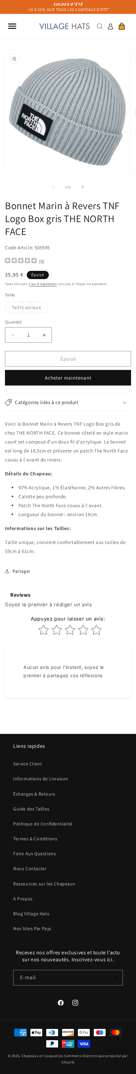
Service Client (27, 764)
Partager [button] (22, 571)
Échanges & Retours (34, 794)
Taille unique (30, 308)
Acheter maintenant (68, 378)
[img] (21, 261)
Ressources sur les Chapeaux (44, 884)
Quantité (13, 322)
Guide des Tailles (31, 809)
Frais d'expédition (43, 284)
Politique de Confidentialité (43, 824)
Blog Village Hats (31, 914)
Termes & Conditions (35, 839)
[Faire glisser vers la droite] (82, 187)
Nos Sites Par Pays (32, 928)
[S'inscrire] (115, 977)
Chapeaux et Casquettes (42, 1055)
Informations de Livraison (40, 779)
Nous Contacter (30, 868)
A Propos (23, 899)
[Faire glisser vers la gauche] (53, 187)
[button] (12, 26)
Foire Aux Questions (34, 854)
